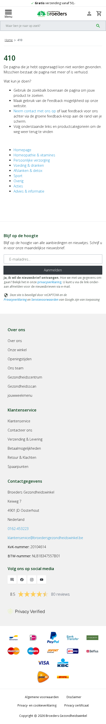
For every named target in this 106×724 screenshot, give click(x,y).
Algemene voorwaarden (42, 697)
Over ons (15, 340)
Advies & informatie (29, 191)
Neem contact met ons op (35, 111)
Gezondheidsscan (22, 386)
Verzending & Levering (25, 439)
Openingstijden (20, 359)
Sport (18, 175)
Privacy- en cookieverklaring (37, 705)
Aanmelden (53, 270)
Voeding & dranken (29, 165)
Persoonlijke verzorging (32, 160)
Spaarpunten (18, 466)
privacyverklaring (49, 282)
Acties (18, 186)
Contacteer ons (20, 430)
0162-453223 (18, 528)
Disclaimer (74, 697)
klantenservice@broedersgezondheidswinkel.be (45, 537)
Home (9, 40)
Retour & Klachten (22, 457)
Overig (18, 181)
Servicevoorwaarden (44, 299)
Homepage (22, 150)
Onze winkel (17, 349)
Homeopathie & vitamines (34, 155)
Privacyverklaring (15, 299)
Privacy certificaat (76, 705)
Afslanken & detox (28, 170)
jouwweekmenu (20, 395)
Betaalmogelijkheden (24, 448)
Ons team (15, 368)
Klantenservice (19, 421)
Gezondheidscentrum (25, 377)
